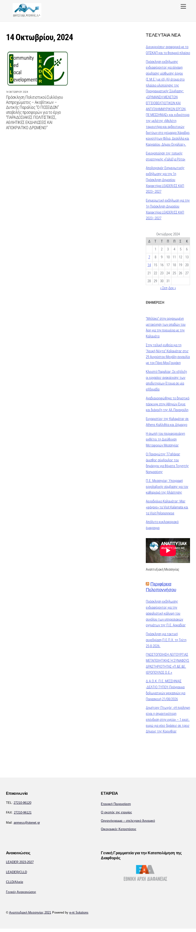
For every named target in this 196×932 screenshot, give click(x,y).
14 (149, 265)
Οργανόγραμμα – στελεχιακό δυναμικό (128, 820)
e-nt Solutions (78, 912)
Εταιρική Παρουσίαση (116, 804)
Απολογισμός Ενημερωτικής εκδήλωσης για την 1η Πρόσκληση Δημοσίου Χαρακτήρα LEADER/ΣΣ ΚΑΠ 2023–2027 (165, 180)
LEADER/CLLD (16, 872)
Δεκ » (172, 288)
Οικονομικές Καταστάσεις (118, 829)
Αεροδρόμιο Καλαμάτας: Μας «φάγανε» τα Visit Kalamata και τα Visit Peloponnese (167, 507)
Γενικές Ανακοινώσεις (21, 892)
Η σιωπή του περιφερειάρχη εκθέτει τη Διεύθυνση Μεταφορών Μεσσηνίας (165, 439)
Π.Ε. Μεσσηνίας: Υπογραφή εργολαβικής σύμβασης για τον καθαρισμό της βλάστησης (167, 487)
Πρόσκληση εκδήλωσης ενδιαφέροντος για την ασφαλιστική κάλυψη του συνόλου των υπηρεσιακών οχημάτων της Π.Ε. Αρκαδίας (166, 613)
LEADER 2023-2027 (20, 862)
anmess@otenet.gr (27, 822)
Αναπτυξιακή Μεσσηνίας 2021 (30, 912)
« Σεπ (164, 288)
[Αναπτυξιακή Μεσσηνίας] (27, 15)
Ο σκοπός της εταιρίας (116, 812)
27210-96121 (23, 812)
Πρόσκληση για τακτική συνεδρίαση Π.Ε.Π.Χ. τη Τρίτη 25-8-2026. (166, 640)
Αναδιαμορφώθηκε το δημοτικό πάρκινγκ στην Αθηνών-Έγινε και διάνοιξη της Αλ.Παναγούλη (167, 404)
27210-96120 (22, 803)
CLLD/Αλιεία (14, 882)
